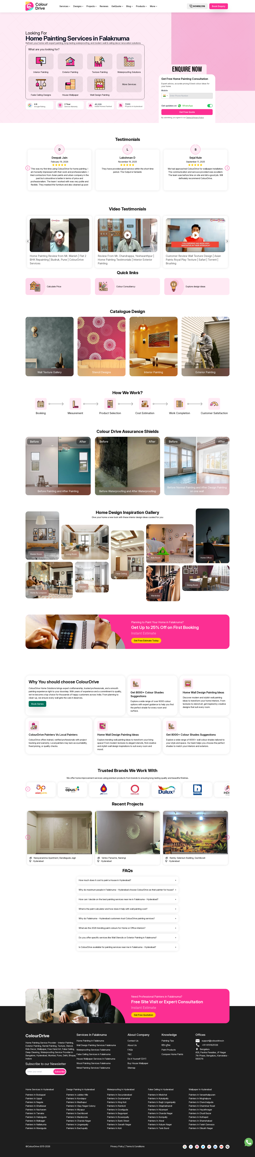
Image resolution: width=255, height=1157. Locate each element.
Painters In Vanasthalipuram (202, 1094)
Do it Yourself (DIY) (137, 1058)
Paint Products (169, 1049)
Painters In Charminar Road (202, 1106)
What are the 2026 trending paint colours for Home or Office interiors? (112, 928)
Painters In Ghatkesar (36, 1106)
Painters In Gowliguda (117, 1109)
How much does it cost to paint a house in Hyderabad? (105, 880)
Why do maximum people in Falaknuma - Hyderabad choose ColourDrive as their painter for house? (126, 889)
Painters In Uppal (34, 1098)
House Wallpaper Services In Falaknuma (95, 1058)
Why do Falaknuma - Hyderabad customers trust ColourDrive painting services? (117, 918)
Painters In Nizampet (158, 1109)
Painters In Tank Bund (158, 1128)
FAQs (130, 1049)
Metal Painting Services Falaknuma (93, 1067)
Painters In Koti (114, 1128)
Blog (128, 6)
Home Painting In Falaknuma (90, 1040)
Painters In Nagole (34, 1102)
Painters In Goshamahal (118, 1098)
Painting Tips (168, 1040)
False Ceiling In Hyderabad (160, 1089)
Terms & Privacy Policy (195, 118)
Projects (90, 6)
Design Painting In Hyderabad (80, 1089)
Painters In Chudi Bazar (200, 1113)
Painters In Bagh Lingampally (162, 1102)
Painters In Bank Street (118, 1120)
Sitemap (131, 1067)
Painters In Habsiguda (36, 1117)
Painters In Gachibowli (77, 1113)
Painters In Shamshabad (200, 1120)
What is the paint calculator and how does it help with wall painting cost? (113, 909)
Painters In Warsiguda (36, 1128)
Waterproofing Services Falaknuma (93, 1049)
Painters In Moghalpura (200, 1098)
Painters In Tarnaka (35, 1113)
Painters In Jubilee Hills (77, 1094)
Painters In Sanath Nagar (119, 1124)
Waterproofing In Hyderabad (120, 1089)
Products (140, 6)
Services (64, 6)
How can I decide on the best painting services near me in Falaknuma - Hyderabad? (118, 899)
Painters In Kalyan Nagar (160, 1124)
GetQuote (116, 6)
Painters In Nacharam (36, 1109)
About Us (132, 1045)
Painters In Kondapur (76, 1098)
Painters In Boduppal (35, 1094)
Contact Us (133, 1040)
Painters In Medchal (157, 1094)
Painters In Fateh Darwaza (201, 1124)
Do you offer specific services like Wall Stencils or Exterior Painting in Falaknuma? (118, 937)
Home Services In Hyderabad (40, 1089)
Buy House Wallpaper (138, 1063)
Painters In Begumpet (117, 1113)
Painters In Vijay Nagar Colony (80, 1106)
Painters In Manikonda (77, 1117)
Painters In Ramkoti (116, 1106)
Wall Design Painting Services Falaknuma (96, 1045)
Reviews (104, 6)
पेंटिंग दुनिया (166, 1045)
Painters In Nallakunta (36, 1124)
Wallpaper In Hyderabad (200, 1089)
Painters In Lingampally (77, 1124)
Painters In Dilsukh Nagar (201, 1128)
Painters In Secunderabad (119, 1094)
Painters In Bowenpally (118, 1117)
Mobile (164, 90)
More (152, 6)
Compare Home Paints (172, 1054)
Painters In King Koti (116, 1102)
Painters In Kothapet (198, 1117)
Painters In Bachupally (77, 1128)
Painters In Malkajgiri (35, 1120)
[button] (165, 95)
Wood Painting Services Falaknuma (93, 1063)
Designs (77, 6)
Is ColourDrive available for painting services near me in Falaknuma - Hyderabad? (117, 947)
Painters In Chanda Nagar (78, 1120)
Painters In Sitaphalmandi (160, 1106)
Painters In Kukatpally (158, 1098)
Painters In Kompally (157, 1117)
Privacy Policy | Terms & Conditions (127, 1146)
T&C (130, 1054)
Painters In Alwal (156, 1120)
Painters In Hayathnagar (200, 1109)
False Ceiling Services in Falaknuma (93, 1054)
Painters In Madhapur (76, 1102)
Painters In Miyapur (75, 1109)
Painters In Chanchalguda (201, 1102)
